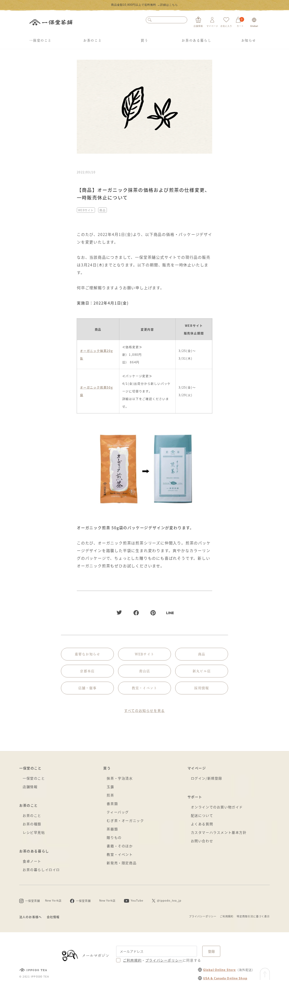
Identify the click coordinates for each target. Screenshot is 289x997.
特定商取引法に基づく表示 (253, 916)
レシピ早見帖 (34, 832)
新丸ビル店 (202, 671)
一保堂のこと (40, 40)
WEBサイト (86, 210)
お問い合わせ (202, 840)
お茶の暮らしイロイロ (41, 869)
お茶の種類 (32, 823)
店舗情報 (30, 786)
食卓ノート (32, 861)
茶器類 (112, 829)
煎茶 (110, 795)
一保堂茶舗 (50, 22)
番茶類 (112, 803)
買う (144, 40)
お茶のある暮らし (196, 40)
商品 (102, 210)
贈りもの (114, 837)
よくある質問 (202, 823)
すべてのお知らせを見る (144, 710)
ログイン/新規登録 (206, 778)
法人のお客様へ (30, 917)
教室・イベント (144, 688)
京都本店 (87, 671)
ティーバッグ (118, 812)
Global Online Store (219, 970)
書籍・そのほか (120, 845)
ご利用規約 (227, 916)
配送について (202, 815)
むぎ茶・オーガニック (125, 820)
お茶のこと (92, 40)
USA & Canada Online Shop (225, 978)
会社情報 (53, 917)
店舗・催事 (87, 688)
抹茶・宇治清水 (120, 778)
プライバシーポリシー (202, 916)
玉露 (110, 786)
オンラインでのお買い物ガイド (217, 806)
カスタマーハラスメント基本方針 (219, 832)
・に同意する (162, 960)
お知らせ (248, 40)
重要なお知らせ (87, 654)
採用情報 (201, 688)
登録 (211, 951)
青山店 (144, 671)
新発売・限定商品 (121, 862)
